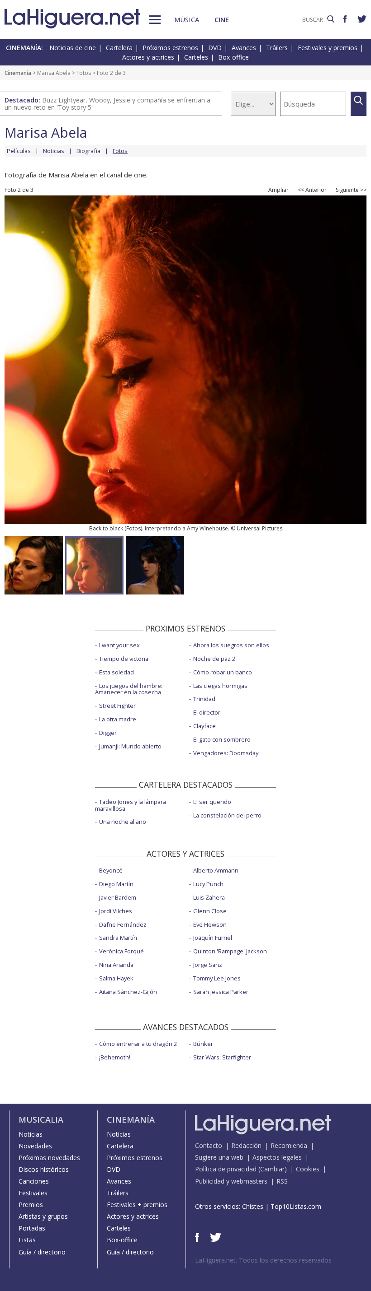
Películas (19, 151)
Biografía (88, 151)
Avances (244, 47)
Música (186, 19)
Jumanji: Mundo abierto (130, 746)
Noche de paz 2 (214, 659)
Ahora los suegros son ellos (231, 645)
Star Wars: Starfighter (222, 1057)
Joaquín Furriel (212, 937)
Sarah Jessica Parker (220, 992)
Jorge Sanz (207, 965)
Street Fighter (117, 705)
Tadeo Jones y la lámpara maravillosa (130, 805)
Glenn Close (210, 911)
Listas (27, 1239)
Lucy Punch (208, 884)
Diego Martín (116, 884)
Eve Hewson (210, 924)
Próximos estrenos (170, 47)
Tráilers (277, 47)
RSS (282, 1181)
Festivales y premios (327, 47)
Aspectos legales (277, 1157)
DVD (215, 47)
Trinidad (204, 699)
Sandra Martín (118, 937)
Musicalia (41, 1119)
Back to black (106, 528)
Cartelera (119, 47)
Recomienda (289, 1145)
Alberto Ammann (215, 870)
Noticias (53, 151)
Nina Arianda (116, 965)
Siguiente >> (351, 190)
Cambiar (272, 1169)
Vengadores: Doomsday (225, 753)
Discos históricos (44, 1169)
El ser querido (212, 802)
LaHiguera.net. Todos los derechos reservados (263, 1260)
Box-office (233, 57)
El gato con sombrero (222, 739)
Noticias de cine (72, 47)
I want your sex (119, 645)
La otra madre (117, 719)
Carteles (196, 57)
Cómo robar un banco (222, 672)
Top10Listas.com (296, 1206)
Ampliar (278, 190)
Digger (108, 733)
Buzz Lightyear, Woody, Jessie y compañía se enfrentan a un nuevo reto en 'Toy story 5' (107, 103)
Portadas (32, 1228)
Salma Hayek (116, 978)
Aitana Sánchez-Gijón (128, 992)
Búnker (203, 1044)
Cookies (307, 1169)
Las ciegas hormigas (220, 686)
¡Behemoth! (114, 1057)
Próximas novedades (49, 1157)
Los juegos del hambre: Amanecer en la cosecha (128, 689)
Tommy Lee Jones (217, 978)
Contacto (208, 1145)
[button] (155, 19)
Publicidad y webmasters (231, 1181)
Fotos (83, 73)
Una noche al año (122, 821)
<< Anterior (312, 190)
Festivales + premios (137, 1204)
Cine (221, 19)
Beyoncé (111, 870)
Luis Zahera (209, 897)
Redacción (246, 1145)
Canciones (34, 1181)
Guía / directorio (42, 1252)
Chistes (252, 1206)
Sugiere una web (219, 1157)
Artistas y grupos (43, 1216)
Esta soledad (116, 672)
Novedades (35, 1146)
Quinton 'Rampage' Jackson (230, 951)
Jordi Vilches (115, 911)
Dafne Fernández (123, 924)
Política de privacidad (226, 1169)
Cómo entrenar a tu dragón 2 (138, 1044)
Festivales (33, 1193)
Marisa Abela (54, 73)
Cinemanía (18, 73)
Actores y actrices (148, 57)
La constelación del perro (227, 815)
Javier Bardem (117, 897)
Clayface (204, 726)
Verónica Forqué (121, 951)
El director (206, 712)
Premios (31, 1204)
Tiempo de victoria (123, 659)
